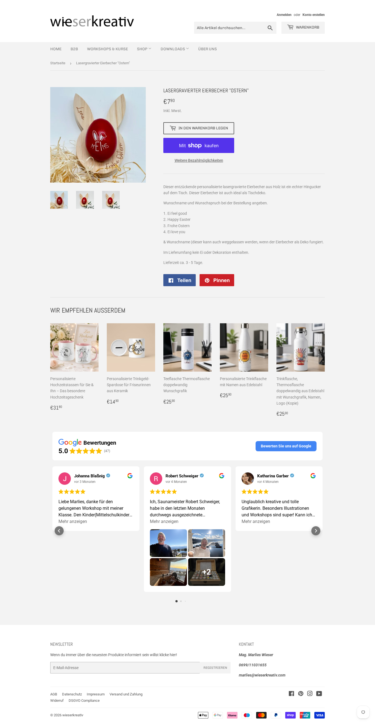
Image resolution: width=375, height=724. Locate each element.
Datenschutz (72, 694)
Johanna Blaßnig (89, 476)
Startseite (57, 63)
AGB (53, 694)
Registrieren (215, 668)
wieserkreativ (72, 715)
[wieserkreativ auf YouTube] (319, 694)
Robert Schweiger (182, 476)
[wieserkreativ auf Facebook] (291, 694)
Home (55, 49)
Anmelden (284, 15)
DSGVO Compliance (84, 700)
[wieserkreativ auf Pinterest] (301, 694)
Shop (142, 49)
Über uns (207, 49)
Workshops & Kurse (107, 49)
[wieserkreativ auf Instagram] (310, 694)
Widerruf (57, 700)
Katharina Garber (273, 476)
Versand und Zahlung (126, 694)
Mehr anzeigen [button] (72, 521)
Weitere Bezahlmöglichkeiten (199, 160)
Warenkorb (307, 27)
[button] (286, 446)
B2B (74, 49)
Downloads (173, 49)
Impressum (96, 694)
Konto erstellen (314, 15)
